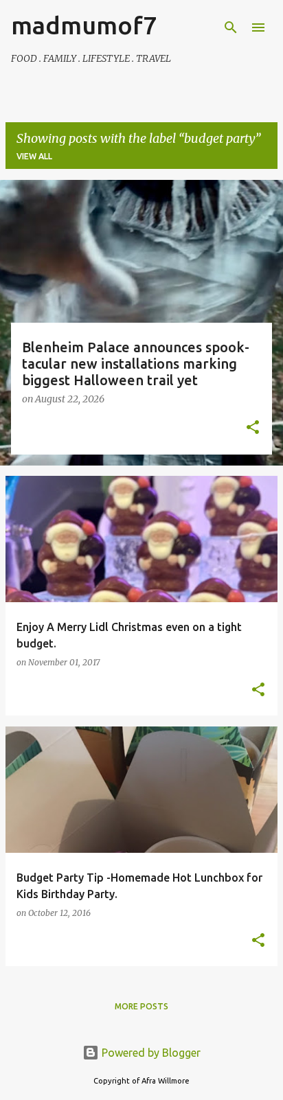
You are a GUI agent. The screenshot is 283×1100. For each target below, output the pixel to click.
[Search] (231, 27)
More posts (141, 1006)
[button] (253, 428)
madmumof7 (84, 25)
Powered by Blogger (150, 1052)
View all (34, 156)
